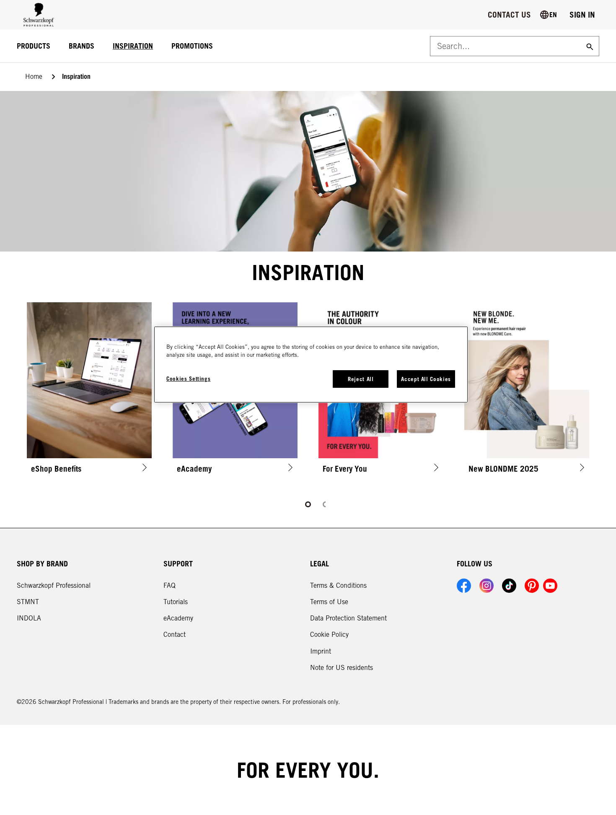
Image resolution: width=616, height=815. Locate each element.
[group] (308, 405)
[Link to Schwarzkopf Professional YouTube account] (550, 586)
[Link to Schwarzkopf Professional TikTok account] (509, 586)
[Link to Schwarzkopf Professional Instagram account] (486, 586)
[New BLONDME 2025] (526, 391)
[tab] (308, 504)
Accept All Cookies (426, 379)
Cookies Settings (188, 378)
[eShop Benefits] (89, 391)
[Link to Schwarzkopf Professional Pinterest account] (532, 586)
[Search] (589, 46)
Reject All (361, 379)
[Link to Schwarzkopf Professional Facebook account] (464, 586)
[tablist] (308, 504)
